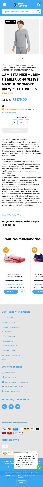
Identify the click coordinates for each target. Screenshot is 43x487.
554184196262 (10, 373)
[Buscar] (38, 11)
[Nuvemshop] (9, 467)
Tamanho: (21, 118)
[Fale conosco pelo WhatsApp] (39, 467)
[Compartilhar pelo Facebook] (9, 215)
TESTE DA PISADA (8, 336)
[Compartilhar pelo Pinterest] (19, 215)
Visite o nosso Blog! (12, 391)
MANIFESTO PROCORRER (11, 355)
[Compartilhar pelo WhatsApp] (4, 215)
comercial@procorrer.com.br (16, 382)
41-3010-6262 (10, 377)
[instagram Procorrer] (4, 406)
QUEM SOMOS (7, 318)
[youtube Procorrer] (17, 406)
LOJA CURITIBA (7, 341)
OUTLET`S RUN (13, 65)
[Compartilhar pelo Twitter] (14, 215)
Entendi (21, 483)
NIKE (31, 65)
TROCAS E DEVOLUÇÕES (11, 327)
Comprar (10, 291)
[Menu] (4, 4)
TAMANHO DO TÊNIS (9, 346)
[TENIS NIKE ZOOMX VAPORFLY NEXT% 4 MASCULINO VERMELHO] (22, 292)
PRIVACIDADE (7, 332)
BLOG (4, 360)
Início (4, 65)
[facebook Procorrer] (11, 406)
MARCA (25, 65)
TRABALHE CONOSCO (10, 350)
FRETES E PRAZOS (8, 322)
